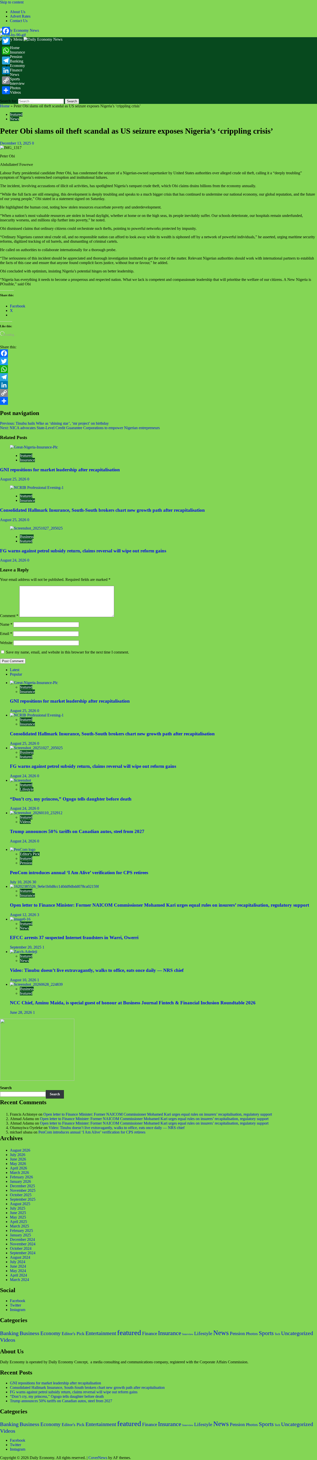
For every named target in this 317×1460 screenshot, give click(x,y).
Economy (17, 65)
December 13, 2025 (16, 143)
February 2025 (21, 1230)
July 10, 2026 (21, 882)
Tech (277, 1334)
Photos (15, 88)
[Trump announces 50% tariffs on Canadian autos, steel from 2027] (36, 813)
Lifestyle (26, 789)
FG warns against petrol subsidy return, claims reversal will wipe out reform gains (83, 550)
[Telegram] (158, 377)
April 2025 (18, 1222)
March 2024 (19, 1280)
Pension (16, 57)
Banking (16, 61)
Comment (9, 616)
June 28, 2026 (21, 1012)
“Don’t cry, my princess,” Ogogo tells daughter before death (71, 799)
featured (16, 114)
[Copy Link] (158, 393)
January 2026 (20, 1181)
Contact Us (18, 21)
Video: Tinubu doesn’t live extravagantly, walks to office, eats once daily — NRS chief (97, 970)
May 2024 (18, 1271)
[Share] (158, 401)
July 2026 (17, 1155)
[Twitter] (158, 361)
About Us (17, 12)
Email (6, 633)
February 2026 (21, 1177)
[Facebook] (158, 353)
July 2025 (17, 1208)
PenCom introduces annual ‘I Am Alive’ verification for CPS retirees (79, 872)
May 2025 (18, 1217)
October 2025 (20, 1195)
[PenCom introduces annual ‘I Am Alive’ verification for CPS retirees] (22, 849)
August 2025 (20, 1204)
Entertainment (100, 1333)
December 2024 (22, 1239)
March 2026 (19, 1172)
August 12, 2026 (23, 915)
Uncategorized (297, 1333)
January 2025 (20, 1235)
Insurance (17, 52)
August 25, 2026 (13, 479)
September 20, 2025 (26, 947)
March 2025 (19, 1226)
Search (6, 1088)
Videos (15, 92)
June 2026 (18, 1159)
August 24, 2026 (13, 560)
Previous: (54, 423)
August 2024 (20, 1257)
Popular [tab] (16, 674)
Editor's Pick (30, 854)
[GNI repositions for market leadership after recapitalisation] (34, 447)
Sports (15, 79)
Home (15, 48)
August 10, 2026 (23, 980)
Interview (17, 83)
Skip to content (12, 2)
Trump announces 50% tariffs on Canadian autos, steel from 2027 (77, 831)
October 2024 (20, 1248)
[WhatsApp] (158, 369)
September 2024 (22, 1253)
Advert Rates (20, 16)
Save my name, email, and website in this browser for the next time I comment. (67, 652)
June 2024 (18, 1266)
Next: (80, 428)
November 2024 (22, 1244)
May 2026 (18, 1164)
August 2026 (20, 1150)
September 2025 (22, 1199)
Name (6, 624)
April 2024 (18, 1275)
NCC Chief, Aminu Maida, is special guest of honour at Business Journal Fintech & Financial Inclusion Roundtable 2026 (133, 1002)
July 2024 (17, 1262)
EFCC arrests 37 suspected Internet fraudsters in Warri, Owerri (74, 937)
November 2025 (22, 1190)
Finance (16, 70)
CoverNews (97, 1458)
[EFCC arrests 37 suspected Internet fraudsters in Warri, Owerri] (20, 919)
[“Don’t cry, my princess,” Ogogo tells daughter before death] (20, 780)
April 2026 (18, 1168)
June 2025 (18, 1213)
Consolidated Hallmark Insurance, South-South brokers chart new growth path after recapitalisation (102, 510)
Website (6, 643)
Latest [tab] (14, 670)
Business (27, 537)
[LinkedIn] (158, 385)
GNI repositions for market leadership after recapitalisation (60, 469)
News (14, 74)
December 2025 (22, 1186)
